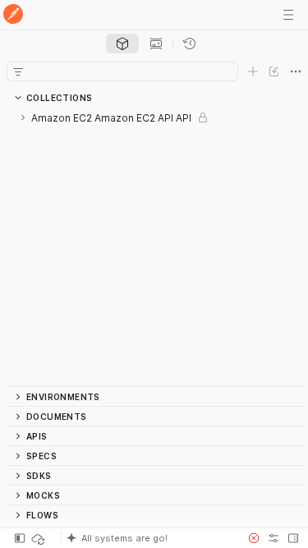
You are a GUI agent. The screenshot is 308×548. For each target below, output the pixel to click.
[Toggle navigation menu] (288, 15)
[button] (149, 538)
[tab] (122, 43)
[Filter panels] (18, 71)
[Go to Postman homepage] (13, 15)
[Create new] (253, 71)
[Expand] (23, 117)
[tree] (156, 247)
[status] (39, 538)
